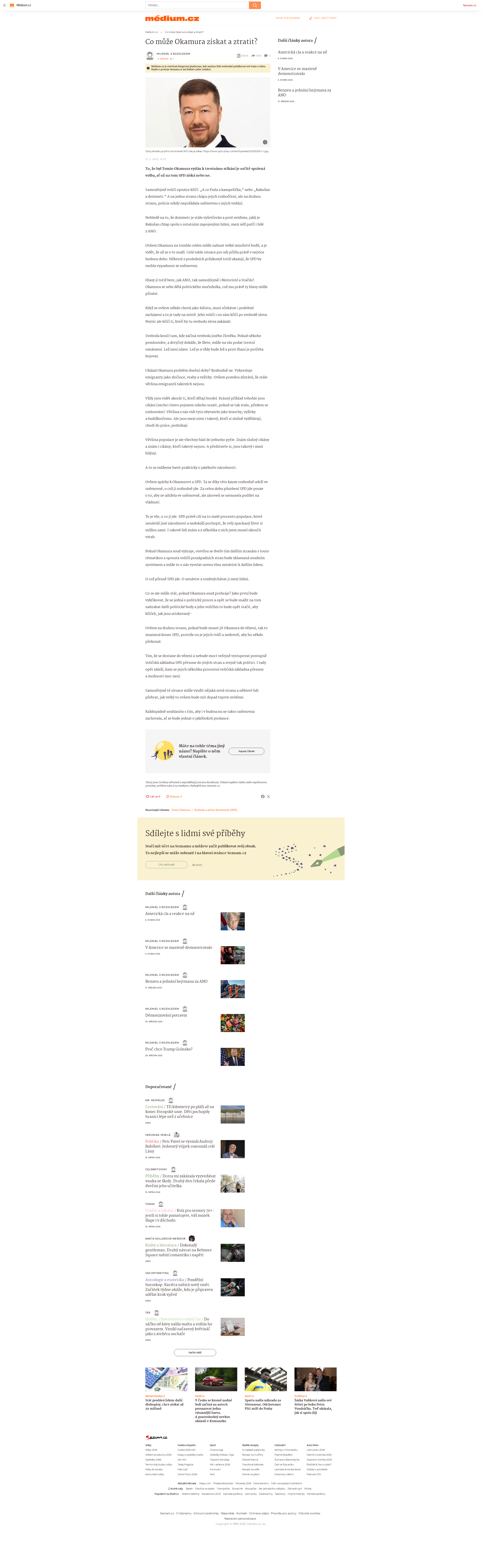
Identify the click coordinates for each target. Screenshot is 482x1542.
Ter (148, 1312)
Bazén (189, 1488)
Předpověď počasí (223, 1483)
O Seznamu (183, 1513)
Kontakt (241, 1513)
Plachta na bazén (205, 1488)
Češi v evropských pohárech (286, 1483)
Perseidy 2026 (243, 1483)
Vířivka (307, 1488)
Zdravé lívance (250, 1459)
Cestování (154, 1107)
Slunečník (237, 1488)
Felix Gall (182, 1469)
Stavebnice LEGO (211, 1493)
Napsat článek (247, 751)
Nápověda (227, 1513)
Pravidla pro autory (283, 1513)
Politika (152, 1142)
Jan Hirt (182, 1459)
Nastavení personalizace (240, 1518)
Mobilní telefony (190, 1493)
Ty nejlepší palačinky (253, 1449)
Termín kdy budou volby (158, 1464)
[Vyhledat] (255, 5)
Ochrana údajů (259, 1513)
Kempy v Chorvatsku (286, 1449)
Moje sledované (288, 18)
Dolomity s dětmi (284, 1474)
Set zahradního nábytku (272, 1488)
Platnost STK (314, 1474)
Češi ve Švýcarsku (284, 1464)
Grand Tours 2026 (187, 1474)
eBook (244, 55)
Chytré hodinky (296, 1493)
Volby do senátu (154, 1469)
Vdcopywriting (157, 1273)
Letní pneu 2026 (316, 1449)
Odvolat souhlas (309, 1513)
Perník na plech (251, 1474)
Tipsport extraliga (219, 1459)
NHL (212, 1474)
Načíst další (195, 1352)
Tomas (150, 1204)
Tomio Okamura (180, 809)
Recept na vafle (250, 1469)
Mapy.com (205, 1483)
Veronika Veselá (158, 1134)
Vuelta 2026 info (186, 1449)
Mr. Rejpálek (155, 1100)
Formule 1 (215, 1469)
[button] (207, 112)
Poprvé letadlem (284, 1454)
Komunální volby (154, 1474)
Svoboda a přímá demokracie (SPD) (215, 809)
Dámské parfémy (233, 1493)
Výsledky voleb (153, 1459)
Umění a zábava (159, 1211)
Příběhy (152, 1176)
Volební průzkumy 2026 (158, 1454)
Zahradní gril (295, 1488)
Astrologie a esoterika (164, 1280)
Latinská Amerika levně (287, 1469)
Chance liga (216, 1449)
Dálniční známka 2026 (319, 1454)
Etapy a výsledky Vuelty (190, 1454)
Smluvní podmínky (206, 1513)
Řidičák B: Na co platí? (319, 1464)
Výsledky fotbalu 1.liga (222, 1454)
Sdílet (258, 55)
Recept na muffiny (252, 1454)
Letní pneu (251, 1493)
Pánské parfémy (316, 1493)
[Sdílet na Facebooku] (263, 796)
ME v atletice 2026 (220, 1464)
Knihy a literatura (161, 1245)
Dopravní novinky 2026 (319, 1459)
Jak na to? (197, 864)
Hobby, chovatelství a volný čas (173, 1319)
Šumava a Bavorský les (287, 1459)
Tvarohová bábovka (252, 1464)
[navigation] (5, 5)
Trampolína (223, 1488)
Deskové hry (266, 1493)
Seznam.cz (469, 5)
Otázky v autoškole (317, 1469)
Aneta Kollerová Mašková (165, 1238)
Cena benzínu (261, 1483)
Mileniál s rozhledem (173, 53)
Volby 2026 (151, 1449)
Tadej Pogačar (186, 1464)
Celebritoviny (156, 1169)
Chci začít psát (325, 18)
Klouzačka (250, 1488)
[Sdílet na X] (268, 796)
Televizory (280, 1493)
